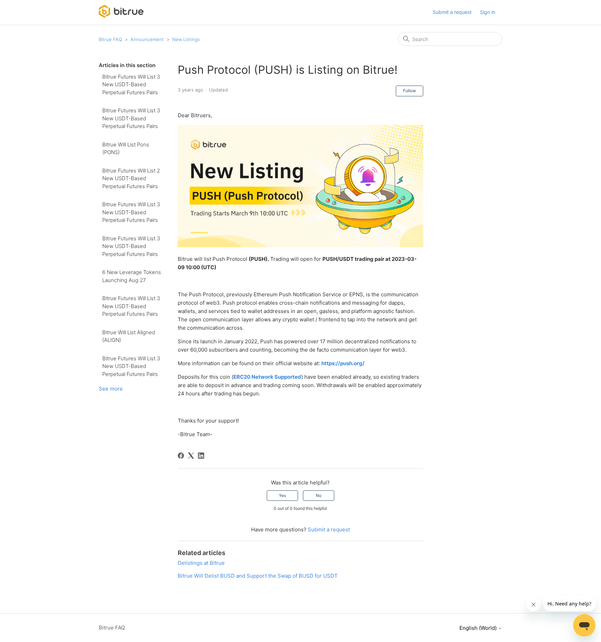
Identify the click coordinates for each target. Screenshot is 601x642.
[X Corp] (191, 455)
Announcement (147, 39)
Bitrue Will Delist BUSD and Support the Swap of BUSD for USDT (258, 575)
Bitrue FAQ (110, 39)
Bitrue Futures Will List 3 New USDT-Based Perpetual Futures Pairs (131, 84)
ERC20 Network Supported (267, 377)
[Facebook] (181, 455)
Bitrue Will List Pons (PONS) (125, 148)
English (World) (478, 628)
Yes (282, 495)
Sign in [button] (487, 12)
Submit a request (452, 12)
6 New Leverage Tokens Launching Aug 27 (131, 276)
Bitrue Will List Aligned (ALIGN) (128, 336)
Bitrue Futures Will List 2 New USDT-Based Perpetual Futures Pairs (131, 178)
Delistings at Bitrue (201, 563)
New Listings (186, 39)
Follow (409, 90)
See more (111, 388)
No (318, 495)
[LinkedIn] (201, 455)
